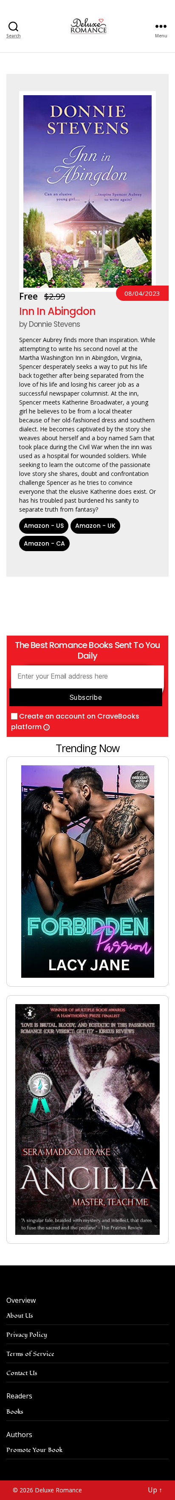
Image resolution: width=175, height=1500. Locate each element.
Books (14, 1411)
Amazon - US (44, 525)
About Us (19, 1315)
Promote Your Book (34, 1450)
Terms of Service (30, 1354)
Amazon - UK (95, 525)
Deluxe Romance (58, 1490)
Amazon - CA (44, 543)
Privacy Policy (26, 1334)
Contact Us (21, 1373)
